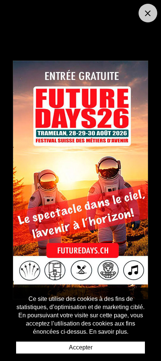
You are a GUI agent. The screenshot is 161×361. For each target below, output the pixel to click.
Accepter (80, 347)
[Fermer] (148, 13)
